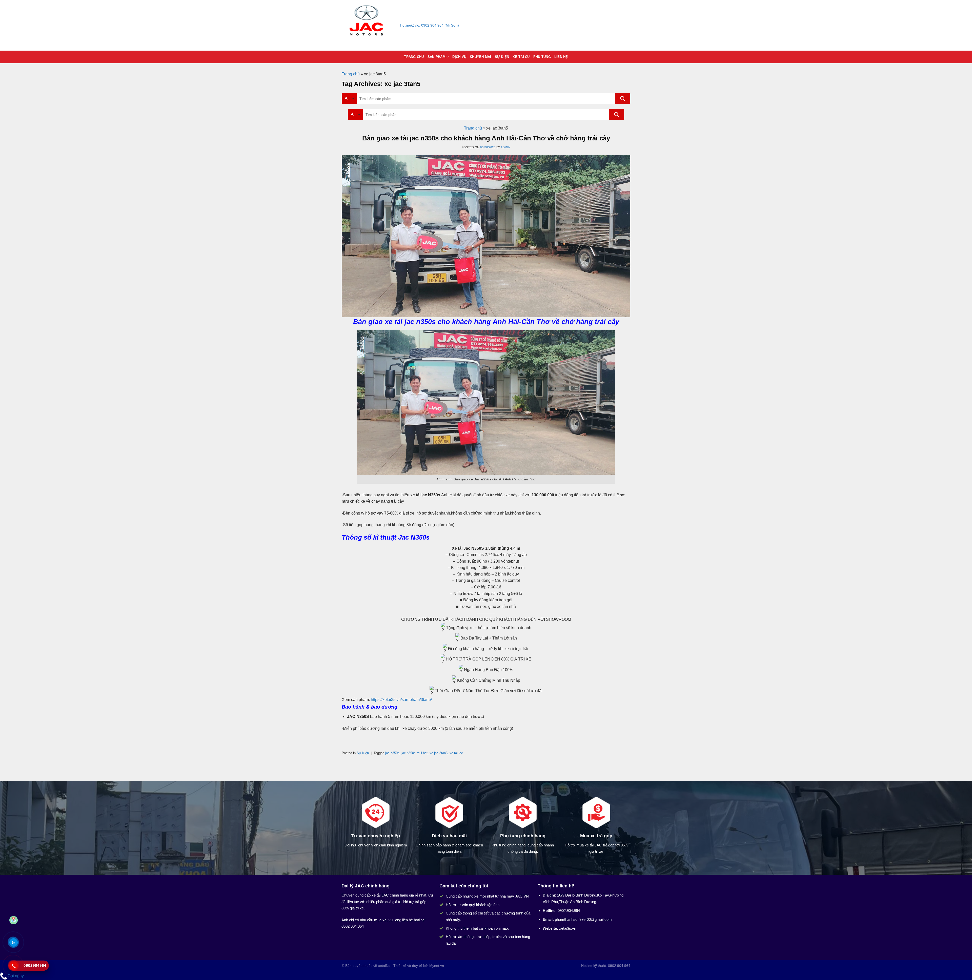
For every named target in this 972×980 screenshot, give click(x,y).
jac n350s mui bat (414, 753)
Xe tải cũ (521, 57)
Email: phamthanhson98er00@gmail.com (501, 25)
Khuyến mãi (480, 57)
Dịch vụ (459, 57)
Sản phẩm (437, 57)
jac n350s (392, 753)
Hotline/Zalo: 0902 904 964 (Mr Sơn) (429, 25)
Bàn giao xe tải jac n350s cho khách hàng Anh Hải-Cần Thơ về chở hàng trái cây (486, 138)
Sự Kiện (502, 57)
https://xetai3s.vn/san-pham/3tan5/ (401, 699)
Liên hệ (561, 57)
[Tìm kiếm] (622, 98)
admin (505, 147)
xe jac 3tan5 (439, 753)
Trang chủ (414, 57)
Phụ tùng (542, 57)
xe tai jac (456, 753)
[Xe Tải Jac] (367, 25)
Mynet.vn (436, 966)
